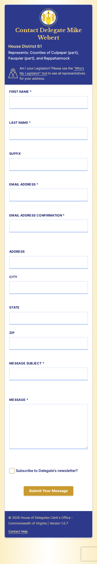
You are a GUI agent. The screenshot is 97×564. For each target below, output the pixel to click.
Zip (11, 333)
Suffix (15, 153)
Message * (18, 400)
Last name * (20, 122)
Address (17, 251)
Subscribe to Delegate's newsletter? (47, 470)
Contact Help (18, 531)
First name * (20, 91)
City (13, 277)
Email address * (23, 184)
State (14, 307)
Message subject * (26, 363)
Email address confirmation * (37, 215)
